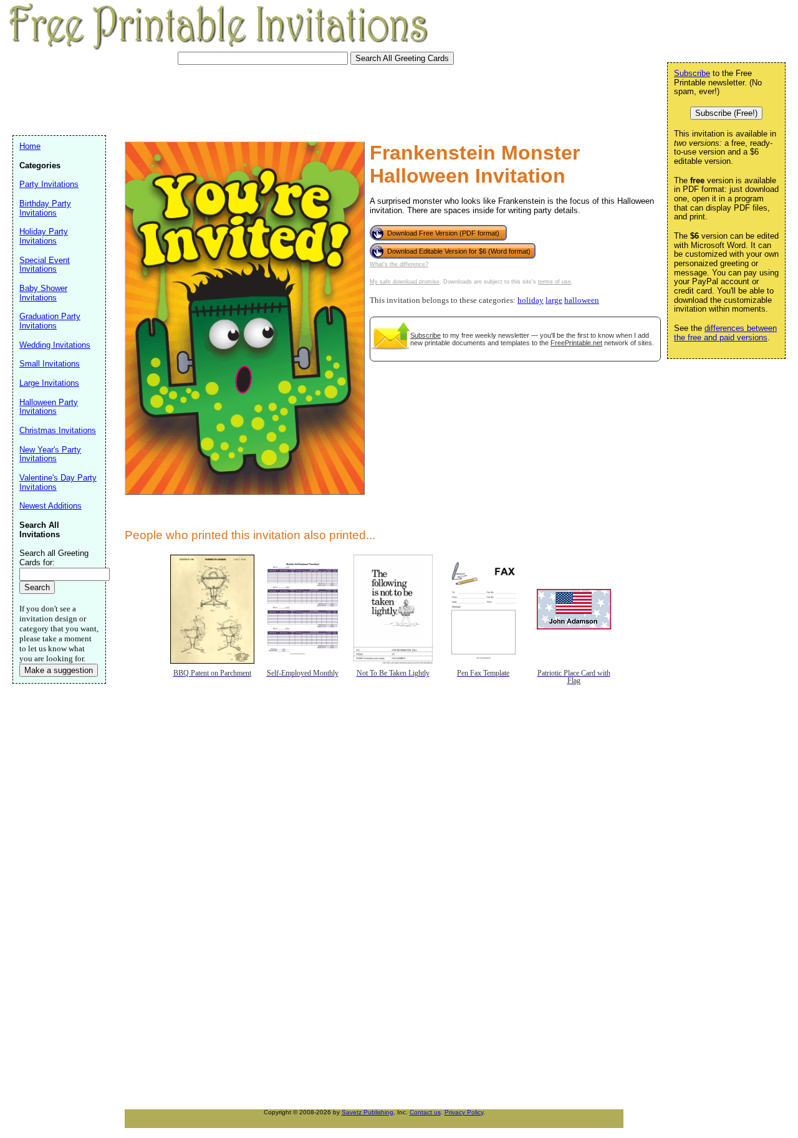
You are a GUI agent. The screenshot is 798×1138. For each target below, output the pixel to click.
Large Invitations (49, 383)
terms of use (554, 282)
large (554, 300)
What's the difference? (399, 264)
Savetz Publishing (367, 1112)
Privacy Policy (464, 1112)
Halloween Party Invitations (48, 407)
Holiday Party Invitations (43, 236)
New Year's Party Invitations (50, 454)
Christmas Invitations (57, 430)
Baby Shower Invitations (43, 293)
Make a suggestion (58, 670)
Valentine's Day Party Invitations (58, 482)
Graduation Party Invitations (49, 321)
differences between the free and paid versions (725, 332)
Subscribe (425, 335)
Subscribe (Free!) (726, 113)
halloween (581, 300)
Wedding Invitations (54, 345)
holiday (530, 300)
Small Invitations (49, 363)
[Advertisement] (239, 98)
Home (30, 146)
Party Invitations (49, 184)
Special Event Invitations (44, 265)
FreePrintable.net (576, 343)
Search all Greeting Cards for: (54, 557)
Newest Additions (50, 505)
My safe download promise (405, 282)
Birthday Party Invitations (45, 208)
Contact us (425, 1112)
